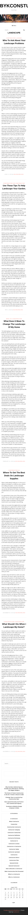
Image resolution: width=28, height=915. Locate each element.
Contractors (14, 854)
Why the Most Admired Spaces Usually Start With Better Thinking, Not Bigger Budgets (14, 788)
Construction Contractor (14, 621)
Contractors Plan (14, 860)
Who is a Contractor (14, 318)
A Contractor (14, 818)
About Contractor (14, 821)
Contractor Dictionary (14, 838)
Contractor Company (14, 829)
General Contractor (14, 866)
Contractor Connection (14, 832)
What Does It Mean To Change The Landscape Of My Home (14, 324)
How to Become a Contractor (14, 868)
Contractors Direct (14, 857)
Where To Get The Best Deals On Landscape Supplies (14, 475)
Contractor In (14, 470)
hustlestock (16, 912)
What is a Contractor (14, 874)
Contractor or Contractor (14, 183)
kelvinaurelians (19, 174)
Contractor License (14, 38)
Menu (14, 25)
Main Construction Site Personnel (14, 871)
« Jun (13, 902)
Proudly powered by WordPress (11, 910)
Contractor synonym (14, 852)
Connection (14, 824)
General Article (14, 863)
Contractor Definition (14, 835)
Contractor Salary (14, 849)
